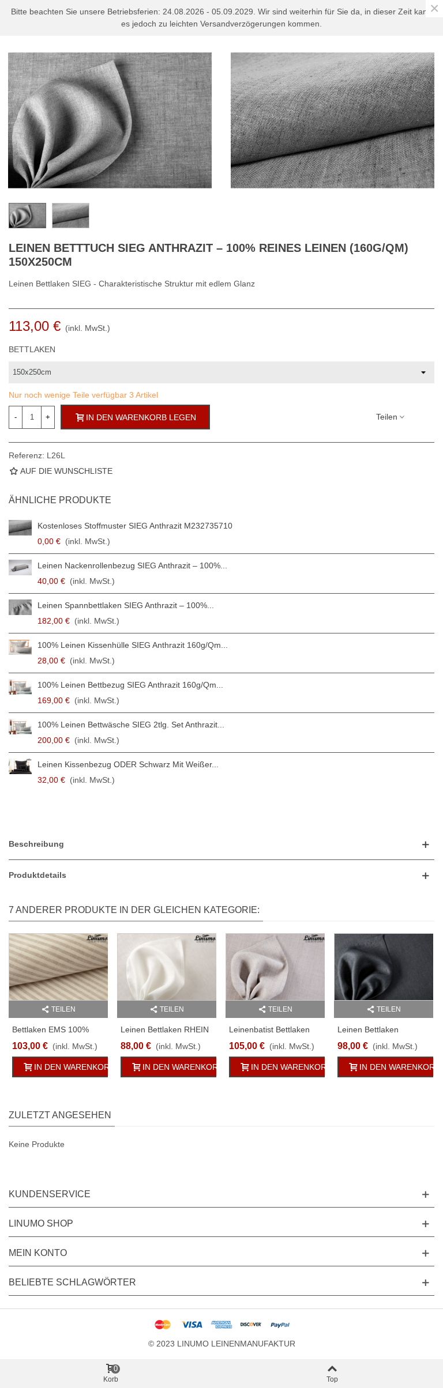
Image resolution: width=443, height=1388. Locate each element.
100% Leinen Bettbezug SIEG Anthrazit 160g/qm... (130, 684)
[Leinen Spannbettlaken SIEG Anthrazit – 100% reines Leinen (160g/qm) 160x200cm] (20, 607)
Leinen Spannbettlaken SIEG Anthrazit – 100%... (125, 605)
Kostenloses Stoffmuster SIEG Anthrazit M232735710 (134, 525)
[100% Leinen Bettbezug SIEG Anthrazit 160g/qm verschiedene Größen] (20, 687)
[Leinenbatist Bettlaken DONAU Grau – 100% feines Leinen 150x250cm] (275, 967)
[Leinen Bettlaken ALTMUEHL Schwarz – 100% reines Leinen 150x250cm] (383, 967)
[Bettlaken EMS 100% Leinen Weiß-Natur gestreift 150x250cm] (58, 967)
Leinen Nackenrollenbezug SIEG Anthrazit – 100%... (132, 565)
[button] (221, 844)
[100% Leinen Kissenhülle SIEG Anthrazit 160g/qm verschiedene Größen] (20, 647)
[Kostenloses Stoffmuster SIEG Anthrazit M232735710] (20, 527)
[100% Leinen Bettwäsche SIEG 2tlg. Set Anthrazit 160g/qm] (20, 726)
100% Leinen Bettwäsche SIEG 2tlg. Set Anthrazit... (130, 724)
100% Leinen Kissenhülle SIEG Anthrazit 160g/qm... (132, 645)
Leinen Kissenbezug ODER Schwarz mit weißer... (128, 764)
